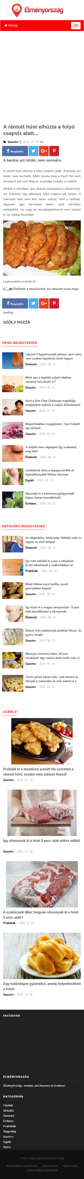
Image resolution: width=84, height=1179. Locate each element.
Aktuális (8, 1110)
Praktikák (9, 1126)
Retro (7, 1147)
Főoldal (12, 25)
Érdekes (8, 1121)
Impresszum (50, 1166)
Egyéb (7, 1142)
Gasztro (8, 1136)
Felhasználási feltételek (42, 1170)
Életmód (8, 1116)
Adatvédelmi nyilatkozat (21, 1166)
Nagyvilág (9, 1131)
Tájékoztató (70, 1166)
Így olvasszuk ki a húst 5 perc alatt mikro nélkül (41, 841)
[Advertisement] (42, 76)
